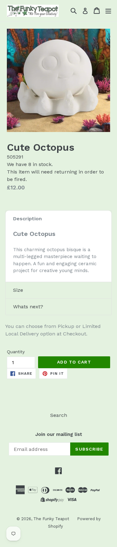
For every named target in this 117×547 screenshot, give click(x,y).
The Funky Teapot (51, 518)
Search (58, 415)
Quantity (16, 351)
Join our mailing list (58, 434)
